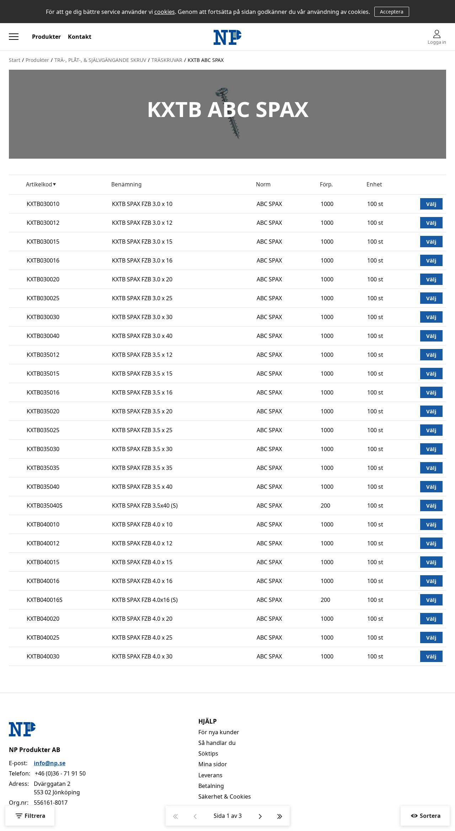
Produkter (46, 37)
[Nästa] (260, 816)
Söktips (208, 753)
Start (14, 60)
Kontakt (79, 37)
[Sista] (280, 816)
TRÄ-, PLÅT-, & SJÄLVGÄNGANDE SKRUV (100, 60)
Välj (431, 203)
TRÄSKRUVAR (166, 60)
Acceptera (391, 11)
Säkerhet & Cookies (224, 796)
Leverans (210, 775)
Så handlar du (217, 743)
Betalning (211, 786)
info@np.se (49, 763)
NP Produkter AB (34, 750)
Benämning (126, 184)
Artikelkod (39, 184)
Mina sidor (212, 764)
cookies (164, 12)
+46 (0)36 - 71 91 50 (60, 773)
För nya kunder (218, 732)
